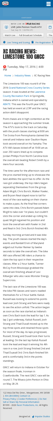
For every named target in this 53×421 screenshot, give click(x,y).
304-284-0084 (11, 395)
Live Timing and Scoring (18, 42)
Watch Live (10, 35)
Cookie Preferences (28, 398)
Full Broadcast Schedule (30, 35)
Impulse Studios (42, 416)
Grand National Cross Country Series (29, 87)
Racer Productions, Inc (27, 405)
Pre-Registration (43, 42)
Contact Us (25, 395)
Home (7, 75)
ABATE (6, 104)
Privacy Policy (9, 398)
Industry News (23, 75)
